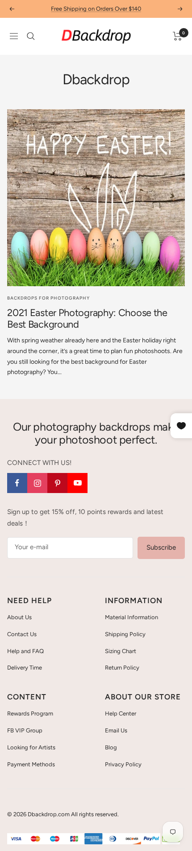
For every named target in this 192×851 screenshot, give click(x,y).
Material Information (131, 617)
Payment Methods (31, 764)
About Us (19, 617)
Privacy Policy (123, 764)
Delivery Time (24, 667)
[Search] (31, 36)
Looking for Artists (31, 747)
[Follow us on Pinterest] (57, 483)
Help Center (120, 713)
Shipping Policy (125, 634)
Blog (111, 747)
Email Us (116, 730)
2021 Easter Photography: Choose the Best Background (87, 318)
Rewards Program (30, 713)
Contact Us (22, 634)
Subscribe (161, 547)
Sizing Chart (120, 651)
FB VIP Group (24, 730)
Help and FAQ (25, 651)
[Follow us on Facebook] (17, 483)
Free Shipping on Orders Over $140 (96, 8)
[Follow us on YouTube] (77, 483)
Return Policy (122, 667)
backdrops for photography (48, 298)
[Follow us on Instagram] (37, 483)
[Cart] (177, 36)
